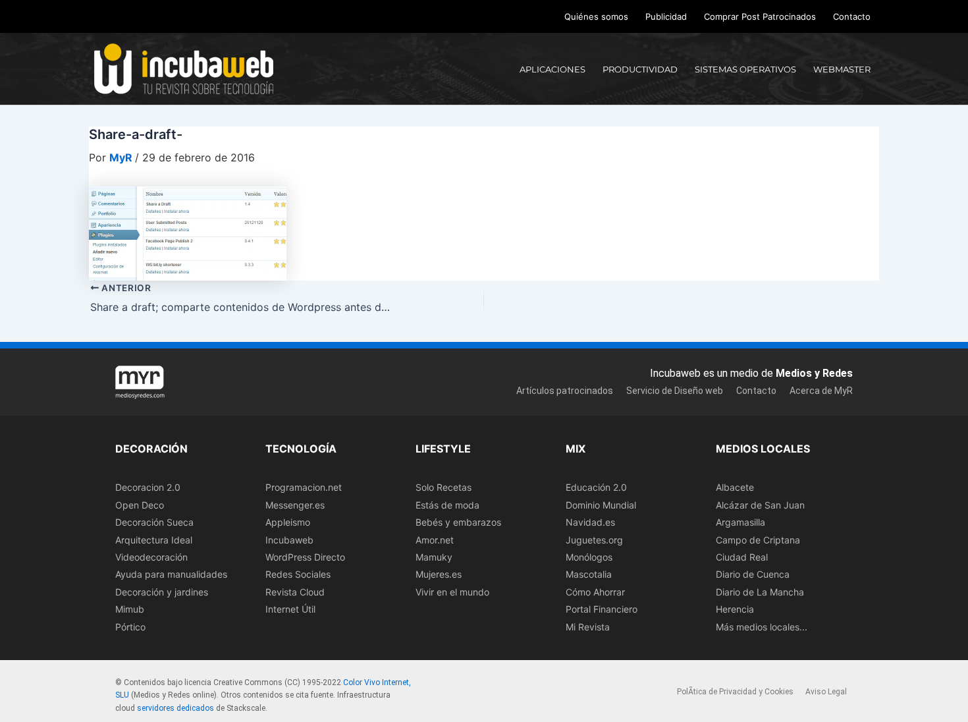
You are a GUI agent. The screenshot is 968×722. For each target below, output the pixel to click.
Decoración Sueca (154, 522)
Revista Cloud (295, 591)
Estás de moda (447, 505)
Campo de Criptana (758, 539)
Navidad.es (590, 522)
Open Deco (139, 505)
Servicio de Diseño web (674, 390)
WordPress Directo (305, 557)
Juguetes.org (594, 539)
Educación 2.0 (596, 487)
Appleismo (287, 522)
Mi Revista (588, 626)
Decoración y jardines (161, 591)
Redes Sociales (298, 574)
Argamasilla (740, 522)
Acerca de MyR (821, 390)
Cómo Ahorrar (595, 591)
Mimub (129, 609)
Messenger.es (295, 505)
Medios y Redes (814, 373)
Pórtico (130, 626)
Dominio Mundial (601, 505)
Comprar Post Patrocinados (760, 16)
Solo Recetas (443, 487)
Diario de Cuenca (753, 574)
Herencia (735, 609)
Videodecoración (151, 557)
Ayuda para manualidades (171, 574)
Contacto (852, 16)
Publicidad (666, 16)
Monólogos (589, 557)
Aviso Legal (826, 691)
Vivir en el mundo (452, 591)
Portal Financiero (601, 609)
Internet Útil (290, 609)
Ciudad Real (742, 557)
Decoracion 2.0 (147, 487)
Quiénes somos (596, 16)
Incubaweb (289, 539)
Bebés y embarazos (458, 522)
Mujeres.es (439, 574)
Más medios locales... (761, 626)
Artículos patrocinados (564, 390)
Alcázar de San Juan (760, 505)
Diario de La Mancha (760, 591)
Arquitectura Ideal (153, 539)
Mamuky (434, 557)
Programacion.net (303, 487)
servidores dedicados (175, 708)
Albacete (735, 487)
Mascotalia (589, 574)
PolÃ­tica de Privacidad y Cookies (735, 691)
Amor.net (435, 539)
